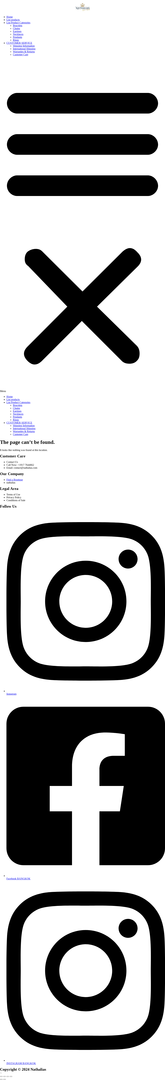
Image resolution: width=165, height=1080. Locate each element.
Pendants (17, 37)
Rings (16, 40)
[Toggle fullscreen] (7, 1076)
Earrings (17, 31)
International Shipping (24, 48)
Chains (16, 28)
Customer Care (20, 54)
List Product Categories (18, 22)
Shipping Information (24, 45)
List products (13, 19)
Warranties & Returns (24, 51)
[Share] (4, 1076)
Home (9, 16)
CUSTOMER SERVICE (19, 43)
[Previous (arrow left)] (1, 1079)
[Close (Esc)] (1, 1076)
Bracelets (17, 25)
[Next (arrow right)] (4, 1079)
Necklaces (18, 34)
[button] (82, 226)
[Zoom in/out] (11, 1076)
